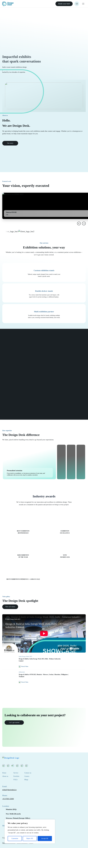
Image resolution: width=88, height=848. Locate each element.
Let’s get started (14, 722)
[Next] (84, 223)
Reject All (29, 838)
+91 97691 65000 (8, 799)
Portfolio (16, 776)
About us (5, 776)
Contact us (27, 773)
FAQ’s (15, 779)
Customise (14, 838)
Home (4, 773)
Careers (26, 776)
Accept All (44, 838)
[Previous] (79, 223)
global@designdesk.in (9, 790)
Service (15, 773)
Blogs (26, 779)
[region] (30, 831)
